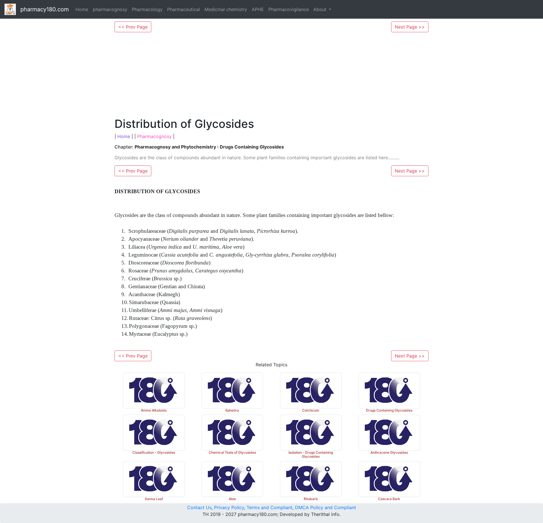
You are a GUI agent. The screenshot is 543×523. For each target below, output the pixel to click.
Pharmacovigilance (288, 9)
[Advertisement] (271, 74)
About (320, 9)
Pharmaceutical (183, 9)
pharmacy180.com (44, 9)
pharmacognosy (110, 9)
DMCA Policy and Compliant (325, 507)
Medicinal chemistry (225, 9)
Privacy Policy (229, 507)
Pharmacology (147, 9)
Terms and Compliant (269, 507)
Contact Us (199, 507)
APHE (258, 9)
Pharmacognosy (154, 136)
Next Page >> (410, 27)
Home (82, 9)
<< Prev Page (133, 27)
